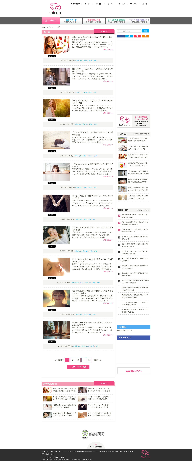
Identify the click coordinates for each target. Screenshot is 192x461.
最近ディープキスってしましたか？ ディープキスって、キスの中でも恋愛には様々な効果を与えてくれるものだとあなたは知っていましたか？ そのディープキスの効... (92, 266)
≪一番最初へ (59, 360)
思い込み (85, 251)
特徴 (90, 219)
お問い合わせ (78, 451)
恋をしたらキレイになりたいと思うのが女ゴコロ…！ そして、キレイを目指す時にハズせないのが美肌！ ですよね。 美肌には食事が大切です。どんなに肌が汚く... (92, 44)
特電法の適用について (90, 451)
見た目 (85, 124)
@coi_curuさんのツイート (124, 330)
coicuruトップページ (47, 27)
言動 (84, 156)
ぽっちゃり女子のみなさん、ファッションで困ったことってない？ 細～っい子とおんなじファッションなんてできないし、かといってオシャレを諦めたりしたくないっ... (92, 203)
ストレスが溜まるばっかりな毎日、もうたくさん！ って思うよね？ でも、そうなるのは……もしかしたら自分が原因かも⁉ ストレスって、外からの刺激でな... (92, 139)
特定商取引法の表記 (112, 451)
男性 (94, 282)
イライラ (90, 156)
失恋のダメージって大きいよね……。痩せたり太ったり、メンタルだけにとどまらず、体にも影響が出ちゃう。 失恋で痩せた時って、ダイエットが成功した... (92, 330)
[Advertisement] (133, 77)
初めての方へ (59, 451)
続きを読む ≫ (108, 49)
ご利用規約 (101, 451)
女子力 (86, 61)
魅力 (90, 61)
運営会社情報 (46, 454)
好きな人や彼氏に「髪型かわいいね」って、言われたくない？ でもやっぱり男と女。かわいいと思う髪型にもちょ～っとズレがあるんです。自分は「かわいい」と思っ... (92, 171)
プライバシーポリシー (126, 451)
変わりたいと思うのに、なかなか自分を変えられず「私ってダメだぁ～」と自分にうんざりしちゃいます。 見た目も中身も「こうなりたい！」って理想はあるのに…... (92, 76)
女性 (95, 61)
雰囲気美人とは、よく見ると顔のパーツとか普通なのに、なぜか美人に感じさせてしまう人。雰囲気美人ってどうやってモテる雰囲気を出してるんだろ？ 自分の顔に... (92, 108)
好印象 (86, 92)
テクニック (87, 282)
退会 (52, 454)
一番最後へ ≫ (97, 360)
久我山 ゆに (78, 61)
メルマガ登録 (68, 451)
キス (81, 282)
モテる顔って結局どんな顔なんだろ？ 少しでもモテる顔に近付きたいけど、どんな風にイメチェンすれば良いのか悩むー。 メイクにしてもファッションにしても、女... (92, 298)
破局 (92, 346)
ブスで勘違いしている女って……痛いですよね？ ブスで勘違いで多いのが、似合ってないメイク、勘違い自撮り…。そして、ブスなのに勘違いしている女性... (92, 234)
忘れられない (86, 346)
